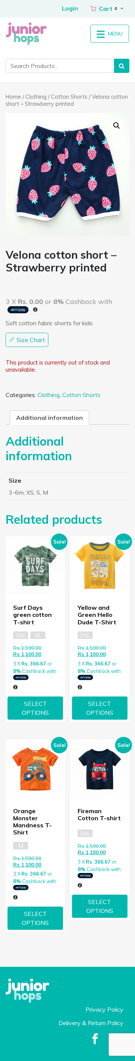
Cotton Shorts (69, 96)
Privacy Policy (104, 1009)
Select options (35, 708)
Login (70, 8)
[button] (106, 8)
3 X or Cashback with (34, 667)
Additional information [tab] (49, 417)
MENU (114, 33)
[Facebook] (95, 1039)
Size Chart (30, 340)
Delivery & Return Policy (90, 1023)
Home (13, 96)
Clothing (36, 96)
